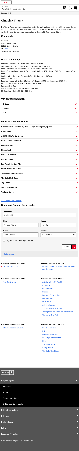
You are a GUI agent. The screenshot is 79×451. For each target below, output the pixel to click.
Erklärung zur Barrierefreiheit (13, 404)
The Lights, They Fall (50, 315)
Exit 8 (44, 331)
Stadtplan (6, 48)
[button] (39, 104)
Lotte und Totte (47, 298)
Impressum (7, 387)
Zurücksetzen (9, 254)
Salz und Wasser (48, 305)
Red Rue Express (9, 282)
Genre (5, 231)
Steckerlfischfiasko (49, 344)
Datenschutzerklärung (11, 398)
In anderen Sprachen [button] (9, 434)
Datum (43, 221)
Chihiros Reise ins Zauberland (14, 328)
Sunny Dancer (47, 348)
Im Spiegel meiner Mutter (51, 338)
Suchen (67, 247)
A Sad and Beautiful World (52, 282)
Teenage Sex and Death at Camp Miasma (57, 312)
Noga (44, 341)
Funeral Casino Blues (50, 334)
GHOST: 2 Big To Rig (11, 267)
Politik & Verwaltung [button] (9, 410)
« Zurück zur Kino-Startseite (11, 201)
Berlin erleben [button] (7, 422)
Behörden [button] (5, 416)
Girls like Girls (47, 288)
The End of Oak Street (50, 351)
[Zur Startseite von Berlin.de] (7, 374)
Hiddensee (46, 292)
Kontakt (5, 392)
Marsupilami (46, 302)
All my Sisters (47, 285)
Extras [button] (3, 428)
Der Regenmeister (49, 328)
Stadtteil (44, 231)
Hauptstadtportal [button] (8, 381)
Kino (10, 13)
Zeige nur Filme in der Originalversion (19, 240)
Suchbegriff (7, 211)
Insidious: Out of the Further (52, 295)
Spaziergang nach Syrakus (52, 308)
